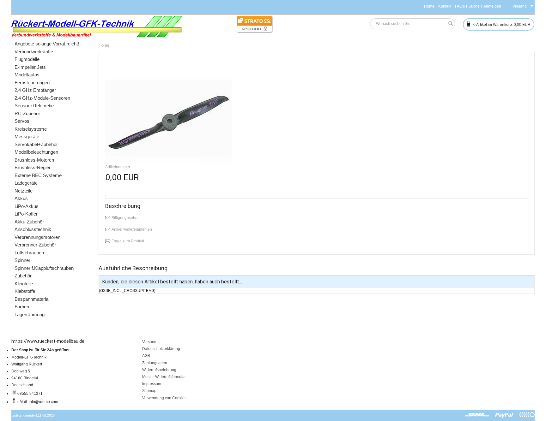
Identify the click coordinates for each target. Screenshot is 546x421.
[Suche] (449, 24)
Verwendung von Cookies (164, 398)
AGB (146, 355)
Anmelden (492, 6)
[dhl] (477, 415)
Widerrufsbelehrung (159, 370)
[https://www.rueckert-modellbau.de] (97, 27)
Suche (474, 6)
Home (429, 6)
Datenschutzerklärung (161, 349)
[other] (527, 415)
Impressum (151, 384)
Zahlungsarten (154, 363)
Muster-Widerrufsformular (164, 377)
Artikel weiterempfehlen (132, 229)
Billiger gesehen (126, 218)
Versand (149, 342)
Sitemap (149, 390)
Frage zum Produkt (128, 241)
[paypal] (504, 415)
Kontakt (444, 6)
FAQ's (460, 6)
